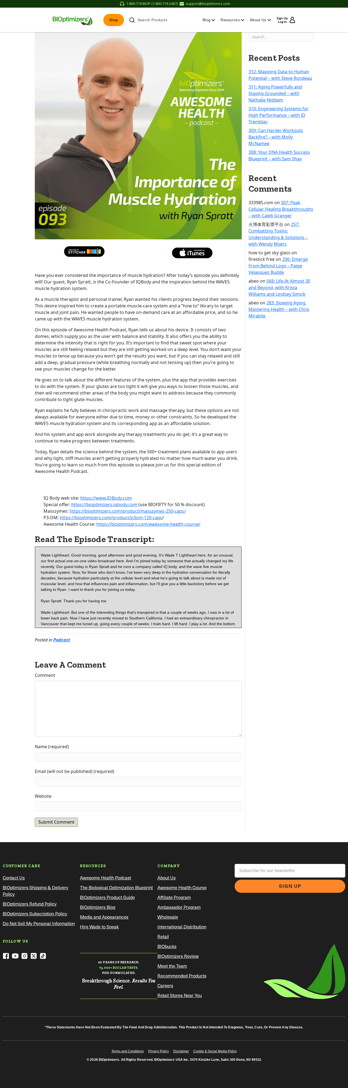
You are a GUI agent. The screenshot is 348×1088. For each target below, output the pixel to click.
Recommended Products (181, 976)
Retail (163, 936)
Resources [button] (230, 20)
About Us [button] (259, 20)
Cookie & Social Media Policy (215, 1051)
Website (43, 796)
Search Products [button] (152, 20)
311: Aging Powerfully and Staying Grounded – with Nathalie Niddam (275, 93)
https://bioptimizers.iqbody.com (104, 505)
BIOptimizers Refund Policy (30, 904)
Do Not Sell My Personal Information (39, 923)
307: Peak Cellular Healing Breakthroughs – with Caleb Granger (280, 209)
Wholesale (167, 917)
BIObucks (166, 946)
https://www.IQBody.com (106, 498)
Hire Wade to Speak (99, 927)
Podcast (61, 640)
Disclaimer (181, 1051)
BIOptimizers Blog (97, 907)
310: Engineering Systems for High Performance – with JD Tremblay (278, 115)
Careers (165, 985)
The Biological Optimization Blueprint (116, 887)
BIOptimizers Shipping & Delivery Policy (35, 891)
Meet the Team (172, 966)
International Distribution (181, 927)
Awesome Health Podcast (105, 878)
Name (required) (52, 747)
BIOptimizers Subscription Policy (35, 913)
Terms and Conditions (127, 1051)
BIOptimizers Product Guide (107, 897)
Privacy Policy (158, 1051)
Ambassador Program (179, 907)
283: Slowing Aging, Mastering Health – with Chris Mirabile (278, 309)
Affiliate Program (174, 897)
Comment (45, 675)
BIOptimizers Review (178, 956)
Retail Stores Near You (179, 995)
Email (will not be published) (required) (74, 771)
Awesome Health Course (182, 887)
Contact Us (14, 878)
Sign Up (290, 886)
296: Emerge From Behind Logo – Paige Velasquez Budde (278, 265)
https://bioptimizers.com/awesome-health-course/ (148, 524)
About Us (166, 878)
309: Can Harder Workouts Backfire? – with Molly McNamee (275, 136)
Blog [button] (207, 20)
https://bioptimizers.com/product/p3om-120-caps (111, 518)
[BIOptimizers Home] (72, 19)
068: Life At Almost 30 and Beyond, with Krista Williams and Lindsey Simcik (279, 287)
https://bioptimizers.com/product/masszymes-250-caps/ (128, 511)
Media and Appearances (104, 917)
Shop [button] (113, 20)
